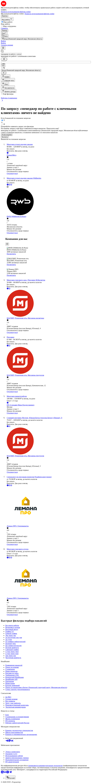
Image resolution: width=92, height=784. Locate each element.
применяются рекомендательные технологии (45, 766)
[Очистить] (4, 59)
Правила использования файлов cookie (39, 14)
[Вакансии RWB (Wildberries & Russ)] (48, 202)
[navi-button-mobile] (3, 48)
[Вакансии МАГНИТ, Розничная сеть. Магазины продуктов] (48, 360)
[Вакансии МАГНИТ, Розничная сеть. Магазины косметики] (48, 303)
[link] (5, 35)
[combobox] (11, 54)
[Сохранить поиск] (3, 65)
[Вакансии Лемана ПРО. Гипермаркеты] (48, 506)
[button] (3, 41)
